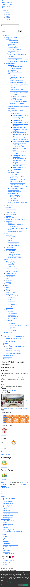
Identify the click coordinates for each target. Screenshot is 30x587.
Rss (4, 548)
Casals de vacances (8, 553)
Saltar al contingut (7, 2)
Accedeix (3, 435)
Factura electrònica (8, 529)
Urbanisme (6, 533)
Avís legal (5, 559)
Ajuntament (7, 336)
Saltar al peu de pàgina (8, 8)
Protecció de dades (8, 560)
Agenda (5, 415)
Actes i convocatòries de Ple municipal (12, 338)
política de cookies (14, 582)
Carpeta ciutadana (8, 526)
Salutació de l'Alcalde (9, 341)
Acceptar (26, 584)
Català (7, 12)
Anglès (7, 16)
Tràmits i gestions (8, 524)
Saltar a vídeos (6, 6)
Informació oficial (8, 355)
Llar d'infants (6, 550)
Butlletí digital (7, 543)
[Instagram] (13, 556)
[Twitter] (10, 556)
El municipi (4, 508)
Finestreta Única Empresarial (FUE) (12, 531)
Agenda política (7, 417)
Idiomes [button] (5, 10)
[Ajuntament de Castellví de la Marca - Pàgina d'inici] (10, 27)
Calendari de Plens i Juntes (13, 350)
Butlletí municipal (8, 541)
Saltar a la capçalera (7, 1)
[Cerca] (20, 31)
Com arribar (6, 510)
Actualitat (3, 534)
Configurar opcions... (6, 584)
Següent (7, 454)
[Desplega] (12, 336)
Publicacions (6, 422)
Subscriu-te (4, 467)
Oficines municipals (8, 520)
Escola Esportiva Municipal (10, 545)
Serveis (5, 522)
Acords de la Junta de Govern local (15, 353)
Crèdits (5, 564)
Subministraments (8, 515)
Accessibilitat (6, 562)
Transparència (7, 359)
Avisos (5, 419)
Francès (8, 19)
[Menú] (1, 33)
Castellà (8, 14)
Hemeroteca (6, 552)
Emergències (6, 514)
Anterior (3, 454)
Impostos (5, 527)
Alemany (8, 17)
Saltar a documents (7, 4)
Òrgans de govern (20, 336)
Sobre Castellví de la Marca (10, 512)
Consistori (6, 343)
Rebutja (20, 584)
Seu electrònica (7, 357)
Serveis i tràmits (5, 519)
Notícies (5, 420)
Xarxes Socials (7, 547)
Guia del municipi (8, 517)
